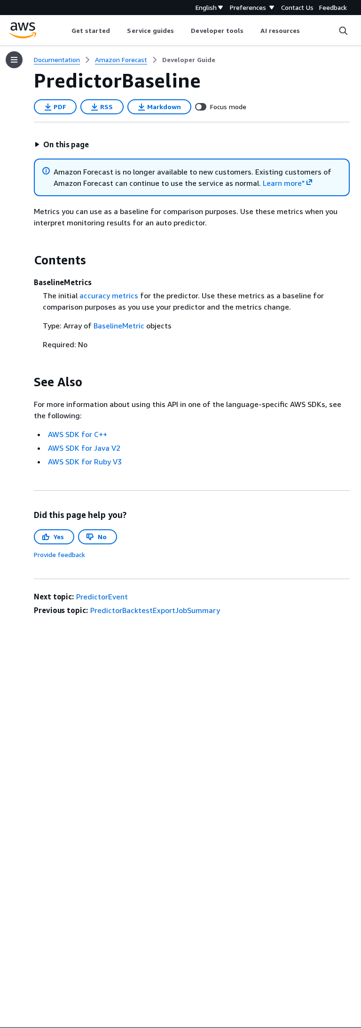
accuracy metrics (108, 295)
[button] (61, 144)
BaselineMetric (119, 325)
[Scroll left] (64, 30)
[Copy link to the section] (26, 260)
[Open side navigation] (14, 59)
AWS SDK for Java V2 (84, 448)
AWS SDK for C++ (77, 434)
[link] (188, 59)
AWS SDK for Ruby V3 (85, 461)
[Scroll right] (307, 30)
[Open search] (343, 30)
